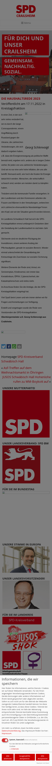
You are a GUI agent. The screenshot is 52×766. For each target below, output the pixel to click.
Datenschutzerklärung (11, 731)
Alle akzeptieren (43, 757)
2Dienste (14, 749)
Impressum (6, 733)
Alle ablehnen (8, 757)
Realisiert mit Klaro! (43, 763)
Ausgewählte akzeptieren (24, 757)
